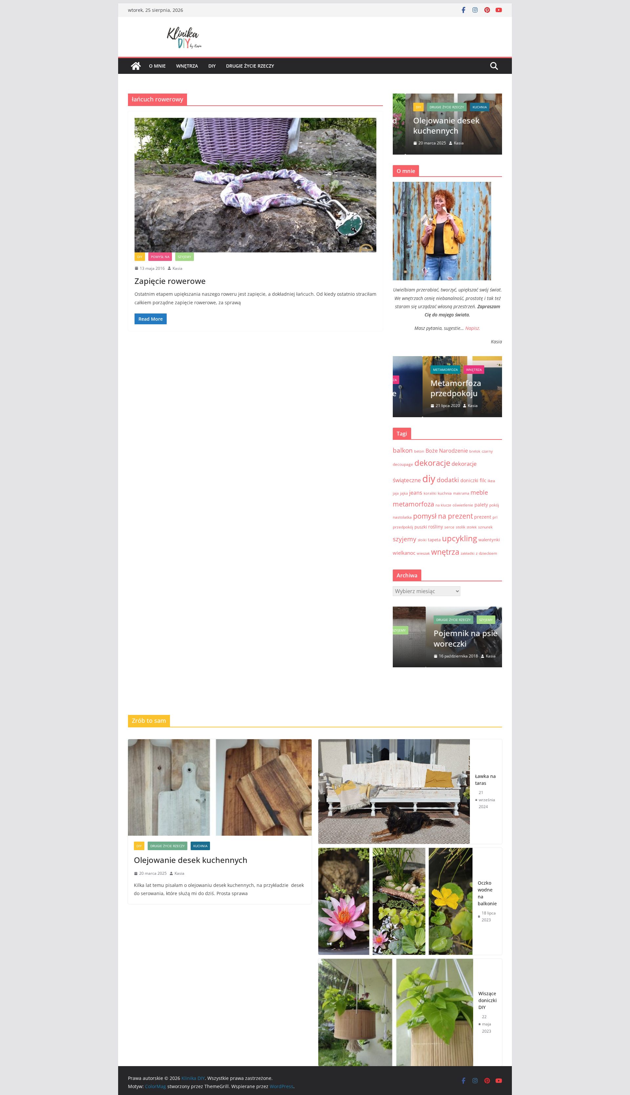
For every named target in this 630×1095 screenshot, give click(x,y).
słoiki (422, 540)
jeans (415, 492)
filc (483, 480)
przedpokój (403, 527)
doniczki (469, 480)
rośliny (435, 527)
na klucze (443, 505)
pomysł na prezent (443, 516)
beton (419, 451)
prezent (482, 517)
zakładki (467, 553)
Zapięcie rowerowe (170, 280)
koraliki (430, 493)
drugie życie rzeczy (250, 66)
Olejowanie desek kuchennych (434, 125)
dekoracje (432, 463)
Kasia (177, 268)
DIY (139, 256)
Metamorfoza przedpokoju (426, 387)
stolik (460, 527)
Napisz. (472, 328)
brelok (474, 451)
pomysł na (160, 256)
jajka (404, 493)
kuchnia (467, 107)
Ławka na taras (485, 779)
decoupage (403, 464)
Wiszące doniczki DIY (487, 1000)
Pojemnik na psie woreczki (433, 638)
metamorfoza (415, 369)
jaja (396, 493)
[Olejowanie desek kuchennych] (220, 787)
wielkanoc (404, 552)
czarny (487, 451)
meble (479, 492)
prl (495, 517)
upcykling (459, 538)
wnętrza (187, 66)
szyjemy (184, 256)
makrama (461, 493)
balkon (403, 450)
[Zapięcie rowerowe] (255, 185)
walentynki (489, 540)
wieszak (423, 553)
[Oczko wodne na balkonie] (395, 901)
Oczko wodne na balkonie (487, 893)
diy (212, 66)
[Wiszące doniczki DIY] (395, 1012)
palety (481, 505)
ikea (491, 480)
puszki (420, 527)
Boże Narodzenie (447, 450)
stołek (472, 527)
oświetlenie (462, 505)
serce (449, 527)
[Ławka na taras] (394, 791)
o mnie (157, 66)
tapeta (434, 540)
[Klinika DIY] (136, 66)
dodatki (448, 480)
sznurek (485, 527)
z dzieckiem (486, 553)
